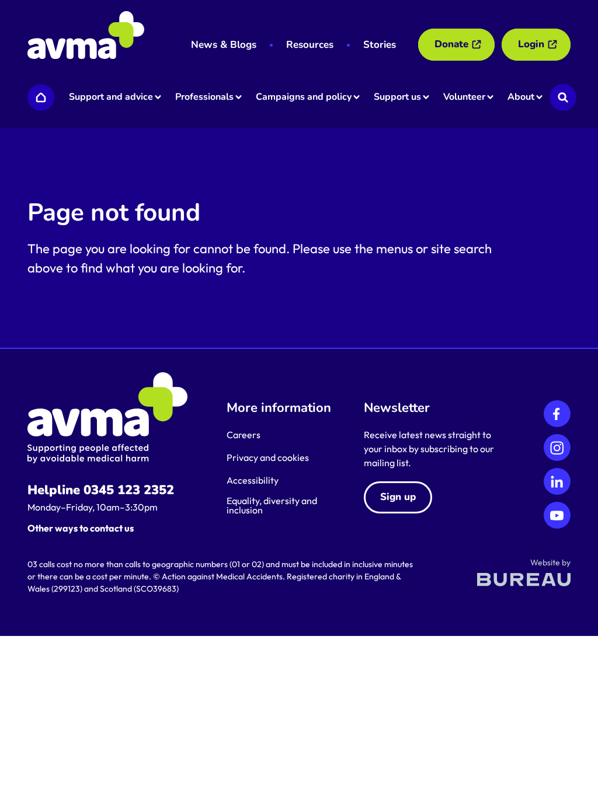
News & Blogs (223, 44)
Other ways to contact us (80, 528)
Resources (309, 44)
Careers (243, 434)
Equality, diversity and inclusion (272, 505)
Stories (379, 44)
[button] (114, 97)
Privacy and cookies (268, 457)
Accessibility (253, 480)
